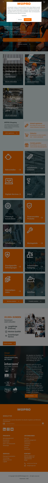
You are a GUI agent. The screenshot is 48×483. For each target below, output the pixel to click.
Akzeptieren (27, 19)
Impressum (24, 15)
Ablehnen (20, 19)
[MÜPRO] (24, 4)
